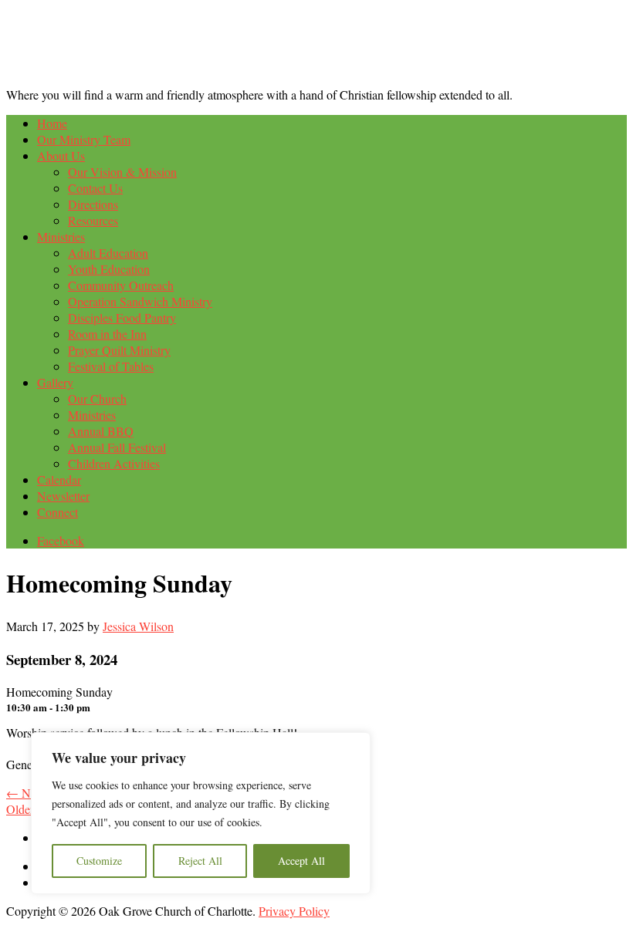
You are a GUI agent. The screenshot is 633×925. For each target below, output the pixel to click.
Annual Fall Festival (117, 447)
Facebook (60, 540)
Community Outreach (121, 285)
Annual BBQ (101, 431)
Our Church (97, 398)
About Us (61, 155)
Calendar (59, 479)
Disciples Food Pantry (122, 317)
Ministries (61, 236)
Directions (93, 204)
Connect (57, 512)
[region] (201, 813)
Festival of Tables (111, 366)
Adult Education (108, 253)
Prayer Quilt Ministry (119, 350)
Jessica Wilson (138, 626)
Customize (99, 860)
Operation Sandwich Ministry (140, 301)
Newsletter (63, 496)
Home (52, 123)
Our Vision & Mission (122, 172)
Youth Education (109, 269)
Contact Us (95, 188)
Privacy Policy (294, 911)
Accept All (301, 860)
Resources (93, 220)
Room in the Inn (107, 334)
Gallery (55, 382)
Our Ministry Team (83, 139)
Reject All (200, 860)
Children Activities (114, 463)
